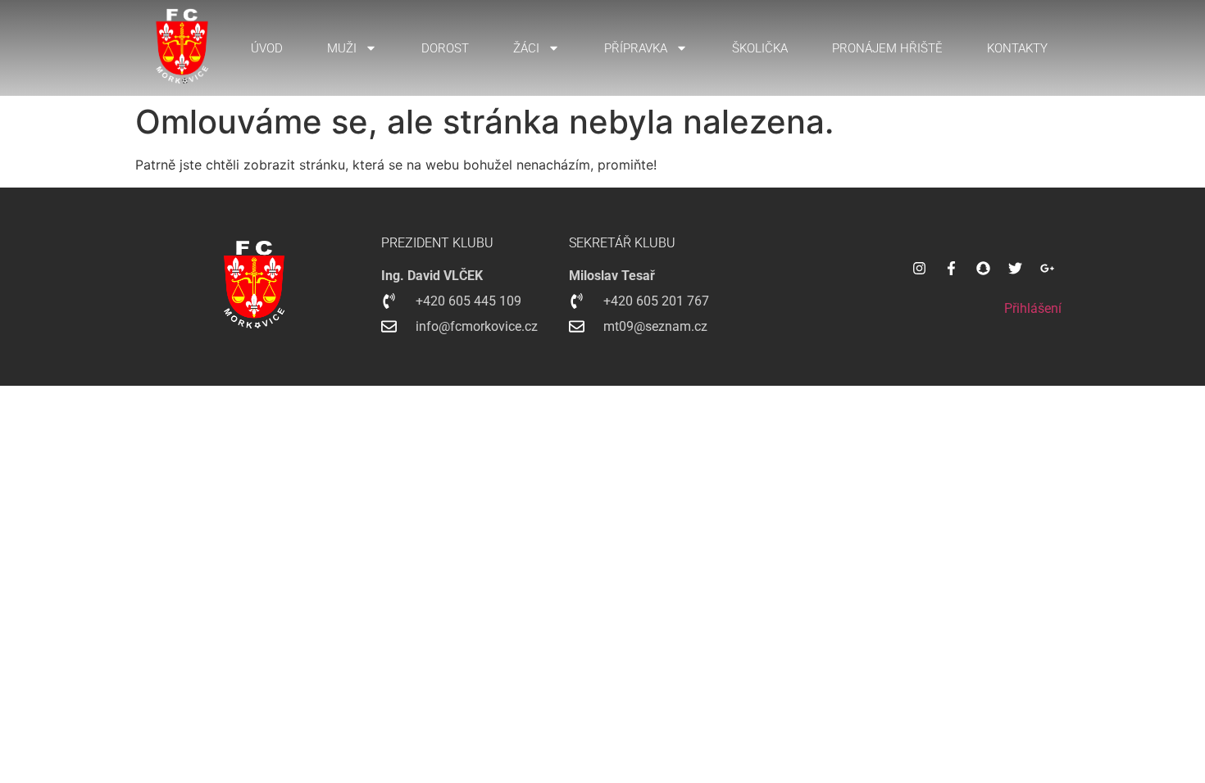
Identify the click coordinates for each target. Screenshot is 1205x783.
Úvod (267, 48)
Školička (760, 48)
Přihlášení (1033, 308)
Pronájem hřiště (887, 48)
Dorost (445, 48)
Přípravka (635, 48)
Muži (342, 48)
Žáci (526, 48)
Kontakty (1017, 48)
